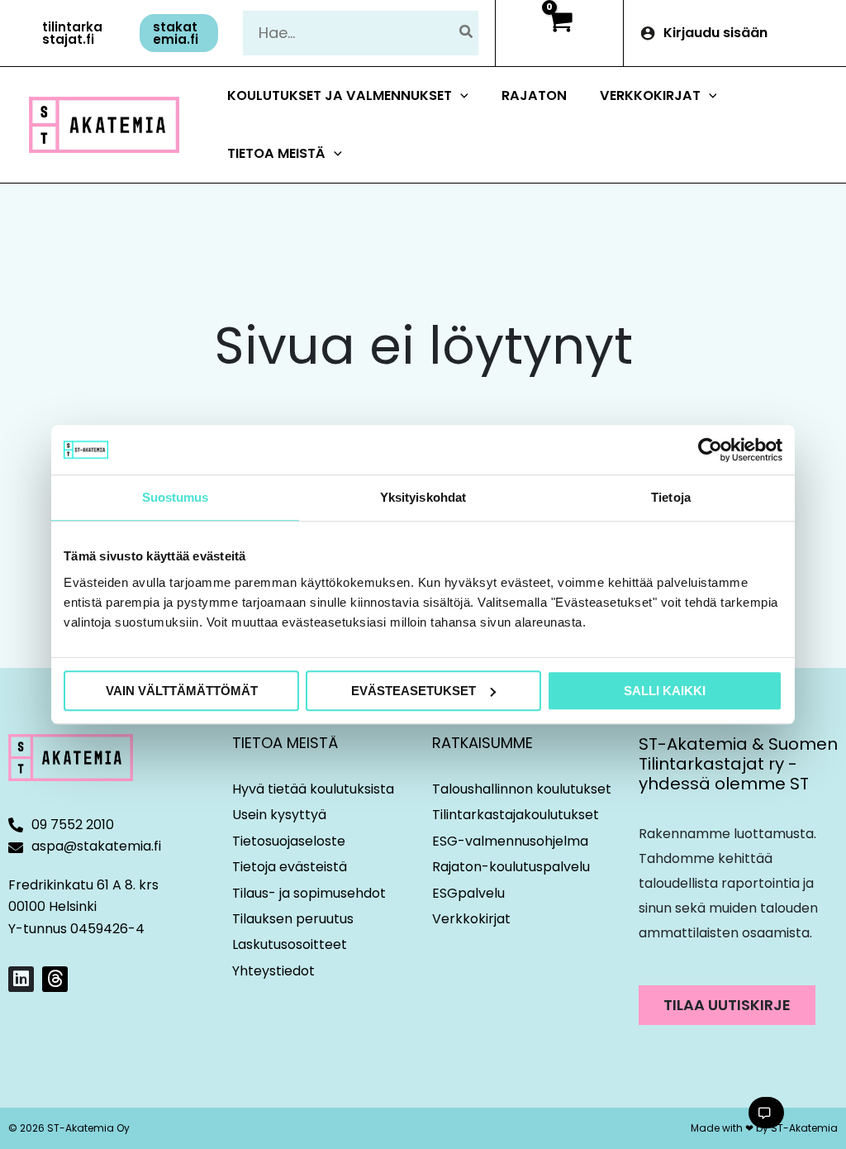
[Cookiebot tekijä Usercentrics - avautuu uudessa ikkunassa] (710, 449)
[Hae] (467, 33)
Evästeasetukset (413, 691)
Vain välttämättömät (182, 691)
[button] (76, 33)
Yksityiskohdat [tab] (423, 497)
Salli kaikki (665, 691)
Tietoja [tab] (671, 497)
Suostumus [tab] (175, 497)
